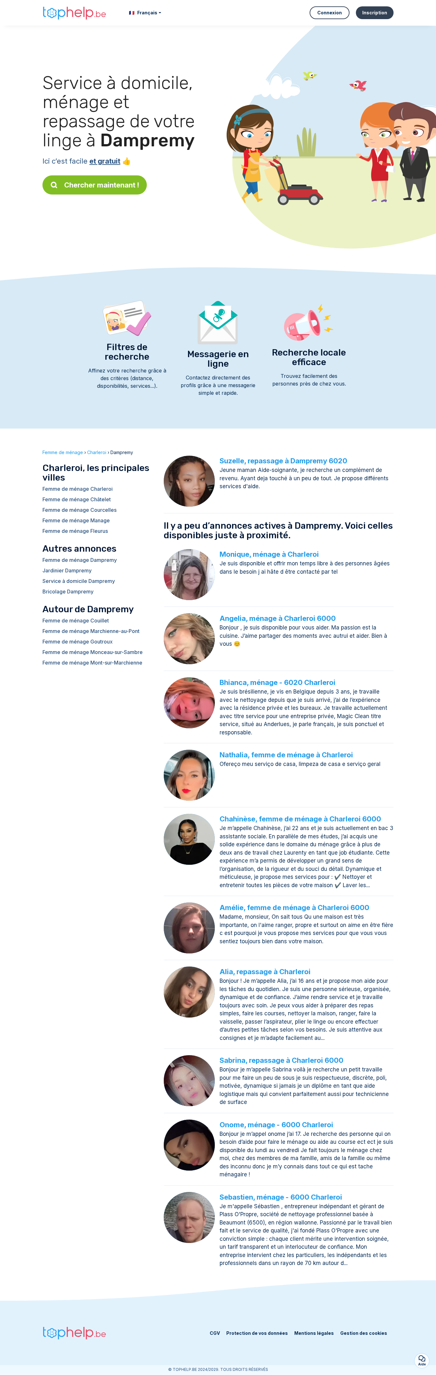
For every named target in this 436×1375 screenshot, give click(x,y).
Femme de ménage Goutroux (77, 641)
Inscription (374, 12)
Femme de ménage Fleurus (75, 531)
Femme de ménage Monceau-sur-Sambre (92, 652)
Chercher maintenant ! (101, 185)
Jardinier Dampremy (67, 570)
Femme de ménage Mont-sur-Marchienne (92, 662)
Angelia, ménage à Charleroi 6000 (278, 618)
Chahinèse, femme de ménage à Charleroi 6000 (300, 819)
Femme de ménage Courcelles (79, 510)
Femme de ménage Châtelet (76, 499)
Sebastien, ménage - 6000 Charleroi (281, 1197)
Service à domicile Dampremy (78, 581)
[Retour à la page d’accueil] (74, 13)
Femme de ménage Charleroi (77, 489)
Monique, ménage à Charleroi (269, 554)
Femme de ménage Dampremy (79, 560)
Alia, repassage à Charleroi (265, 971)
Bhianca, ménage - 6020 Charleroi (277, 682)
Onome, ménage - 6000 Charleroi (276, 1125)
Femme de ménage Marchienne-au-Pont (90, 631)
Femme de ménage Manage (76, 520)
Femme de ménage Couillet (75, 620)
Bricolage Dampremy (68, 591)
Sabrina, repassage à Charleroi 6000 (281, 1060)
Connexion (329, 12)
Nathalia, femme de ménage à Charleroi (286, 755)
